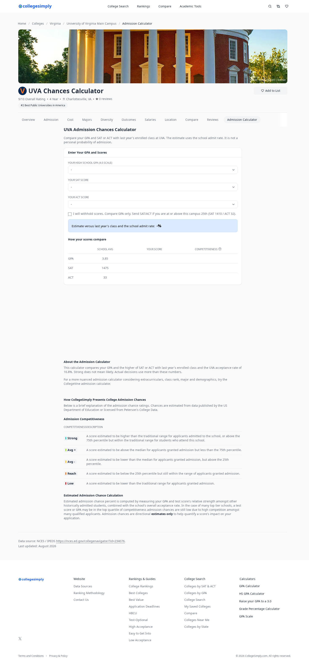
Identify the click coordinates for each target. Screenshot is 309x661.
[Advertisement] (39, 190)
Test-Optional (138, 620)
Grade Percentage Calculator (259, 609)
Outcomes (129, 120)
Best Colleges (138, 593)
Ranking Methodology (89, 593)
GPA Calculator (249, 586)
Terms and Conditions (31, 656)
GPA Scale (246, 616)
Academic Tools (190, 6)
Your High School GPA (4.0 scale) (90, 163)
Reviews (212, 120)
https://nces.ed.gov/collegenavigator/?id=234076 (90, 541)
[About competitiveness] (219, 248)
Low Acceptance (140, 640)
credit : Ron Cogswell (263, 80)
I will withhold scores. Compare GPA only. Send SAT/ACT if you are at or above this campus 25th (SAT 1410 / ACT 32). (154, 214)
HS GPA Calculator (251, 594)
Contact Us (81, 600)
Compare (164, 6)
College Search (194, 600)
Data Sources (83, 586)
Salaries (150, 120)
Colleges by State (196, 627)
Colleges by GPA (195, 593)
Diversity (107, 120)
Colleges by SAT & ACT (200, 586)
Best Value (136, 600)
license (281, 80)
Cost (70, 120)
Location (171, 120)
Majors (87, 120)
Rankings (143, 6)
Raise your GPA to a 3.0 (255, 601)
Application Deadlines (144, 606)
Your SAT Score (78, 180)
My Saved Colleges (197, 606)
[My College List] (287, 6)
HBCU (133, 613)
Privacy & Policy (58, 656)
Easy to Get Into (140, 633)
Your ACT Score (78, 197)
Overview (28, 120)
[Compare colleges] (278, 6)
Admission (51, 120)
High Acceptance (141, 627)
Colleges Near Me (196, 620)
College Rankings (141, 586)
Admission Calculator (242, 120)
